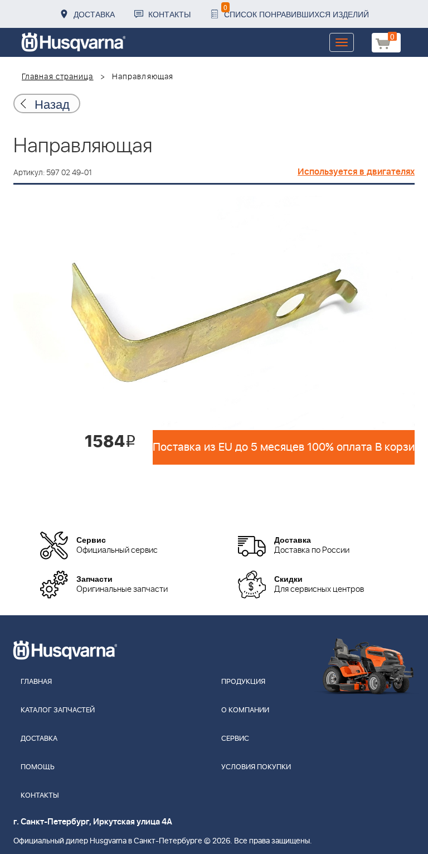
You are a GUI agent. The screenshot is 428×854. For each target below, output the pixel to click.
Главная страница (58, 77)
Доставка (94, 14)
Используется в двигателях (356, 171)
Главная (36, 682)
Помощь (38, 767)
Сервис (235, 739)
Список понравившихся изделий (296, 11)
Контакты (169, 14)
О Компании (245, 710)
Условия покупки (256, 767)
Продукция (243, 682)
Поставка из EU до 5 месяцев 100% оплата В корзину (284, 447)
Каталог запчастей (58, 710)
